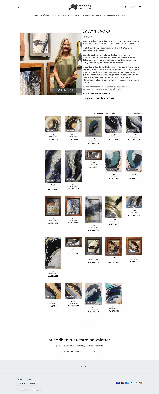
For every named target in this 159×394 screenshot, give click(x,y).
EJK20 (73, 249)
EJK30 (73, 184)
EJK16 (53, 301)
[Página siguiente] (99, 321)
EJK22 (53, 272)
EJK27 (93, 226)
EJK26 (114, 220)
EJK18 (114, 258)
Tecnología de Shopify (39, 390)
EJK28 (73, 218)
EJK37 (53, 135)
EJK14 (114, 174)
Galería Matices (27, 390)
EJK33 (114, 135)
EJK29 (53, 219)
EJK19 (93, 258)
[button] (19, 7)
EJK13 (134, 174)
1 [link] (88, 321)
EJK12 (93, 307)
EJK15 (73, 301)
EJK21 (93, 162)
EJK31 (53, 185)
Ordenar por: (98, 113)
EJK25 (134, 211)
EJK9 (93, 139)
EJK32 (134, 135)
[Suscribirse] (95, 351)
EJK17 (134, 257)
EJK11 (113, 306)
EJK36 (73, 135)
